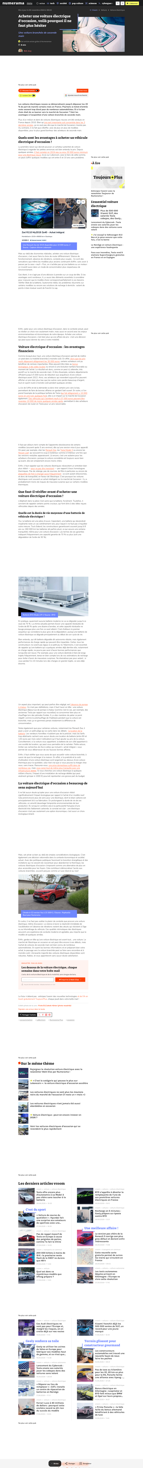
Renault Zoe (51, 450)
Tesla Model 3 (66, 450)
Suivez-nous (82, 91)
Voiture (104, 10)
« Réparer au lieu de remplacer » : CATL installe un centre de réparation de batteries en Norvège (50, 1388)
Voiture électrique (117, 10)
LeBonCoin (41, 1020)
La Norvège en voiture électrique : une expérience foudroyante (107, 246)
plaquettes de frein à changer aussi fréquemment (39, 473)
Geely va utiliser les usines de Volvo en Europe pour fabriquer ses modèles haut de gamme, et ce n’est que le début (51, 1350)
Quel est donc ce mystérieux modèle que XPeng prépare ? (49, 1274)
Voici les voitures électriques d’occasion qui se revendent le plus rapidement (55, 1127)
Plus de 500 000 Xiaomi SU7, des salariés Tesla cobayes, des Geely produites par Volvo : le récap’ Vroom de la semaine (112, 214)
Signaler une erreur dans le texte (31, 1009)
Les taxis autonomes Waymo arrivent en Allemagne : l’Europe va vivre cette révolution (107, 1275)
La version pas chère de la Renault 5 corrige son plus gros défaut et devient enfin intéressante (110, 1237)
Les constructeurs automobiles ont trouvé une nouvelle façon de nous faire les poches (110, 1354)
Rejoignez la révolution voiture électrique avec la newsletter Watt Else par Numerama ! (56, 1070)
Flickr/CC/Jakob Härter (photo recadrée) (54, 1005)
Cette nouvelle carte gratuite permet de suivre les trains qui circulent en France (109, 1256)
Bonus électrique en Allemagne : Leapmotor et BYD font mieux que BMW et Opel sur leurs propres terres (108, 1392)
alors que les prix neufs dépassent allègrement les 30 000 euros (51, 360)
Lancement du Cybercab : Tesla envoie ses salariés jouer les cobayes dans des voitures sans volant (106, 226)
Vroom (95, 10)
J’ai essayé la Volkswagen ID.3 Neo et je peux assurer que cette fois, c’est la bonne (106, 237)
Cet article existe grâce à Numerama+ (36, 41)
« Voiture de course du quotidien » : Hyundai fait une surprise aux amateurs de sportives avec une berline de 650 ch (51, 1219)
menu (29, 3)
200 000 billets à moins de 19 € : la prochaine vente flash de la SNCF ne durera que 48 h (50, 1257)
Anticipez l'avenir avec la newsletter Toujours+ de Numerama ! (103, 193)
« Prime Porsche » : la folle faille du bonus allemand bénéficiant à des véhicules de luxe (109, 1411)
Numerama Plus (56, 1020)
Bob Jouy (27, 51)
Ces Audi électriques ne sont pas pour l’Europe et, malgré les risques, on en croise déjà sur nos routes (50, 1327)
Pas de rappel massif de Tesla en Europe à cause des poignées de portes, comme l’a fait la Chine (49, 1238)
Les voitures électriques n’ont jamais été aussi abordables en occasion (55, 1104)
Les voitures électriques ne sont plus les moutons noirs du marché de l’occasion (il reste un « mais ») (57, 1093)
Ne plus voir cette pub (27, 85)
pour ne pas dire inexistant (42, 468)
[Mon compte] (118, 3)
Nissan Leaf (23, 452)
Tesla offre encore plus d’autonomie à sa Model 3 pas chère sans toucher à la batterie (51, 1196)
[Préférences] (122, 3)
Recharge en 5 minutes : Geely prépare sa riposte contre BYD (108, 1213)
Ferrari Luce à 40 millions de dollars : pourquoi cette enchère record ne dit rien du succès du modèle (50, 1407)
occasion (71, 1020)
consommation (26, 1020)
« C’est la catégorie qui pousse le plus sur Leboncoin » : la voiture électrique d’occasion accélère (59, 1081)
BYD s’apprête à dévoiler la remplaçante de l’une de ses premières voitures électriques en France (109, 1196)
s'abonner (133, 3)
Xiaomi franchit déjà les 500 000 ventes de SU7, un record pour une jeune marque (109, 1327)
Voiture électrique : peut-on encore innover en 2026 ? (55, 1116)
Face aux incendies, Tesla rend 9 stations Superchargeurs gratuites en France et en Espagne (107, 255)
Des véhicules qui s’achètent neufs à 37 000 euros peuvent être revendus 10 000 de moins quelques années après (51, 400)
